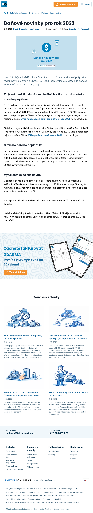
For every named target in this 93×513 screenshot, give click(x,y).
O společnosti (53, 451)
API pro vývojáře (33, 467)
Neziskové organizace (10, 461)
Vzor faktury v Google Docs (15, 492)
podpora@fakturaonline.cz (20, 433)
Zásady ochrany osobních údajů (18, 509)
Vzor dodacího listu (48, 492)
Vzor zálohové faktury (45, 502)
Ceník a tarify (11, 451)
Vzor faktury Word (49, 489)
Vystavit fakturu (17, 272)
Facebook (85, 29)
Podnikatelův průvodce (17, 13)
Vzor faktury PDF (33, 492)
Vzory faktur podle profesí (15, 489)
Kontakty (51, 455)
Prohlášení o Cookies (42, 509)
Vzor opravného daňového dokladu (67, 502)
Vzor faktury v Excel (34, 489)
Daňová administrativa (51, 13)
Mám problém (32, 464)
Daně (34, 13)
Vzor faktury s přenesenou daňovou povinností (40, 495)
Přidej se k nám (12, 466)
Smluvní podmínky (61, 509)
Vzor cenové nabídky (13, 495)
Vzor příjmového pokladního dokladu (71, 492)
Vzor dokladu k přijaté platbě (16, 499)
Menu (87, 4)
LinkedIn (72, 29)
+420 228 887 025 (58, 433)
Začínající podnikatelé (14, 469)
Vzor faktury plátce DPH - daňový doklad (20, 502)
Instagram (73, 455)
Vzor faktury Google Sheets (68, 489)
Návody (30, 460)
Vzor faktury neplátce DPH (52, 499)
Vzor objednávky (34, 499)
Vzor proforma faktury (66, 495)
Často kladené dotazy (11, 456)
